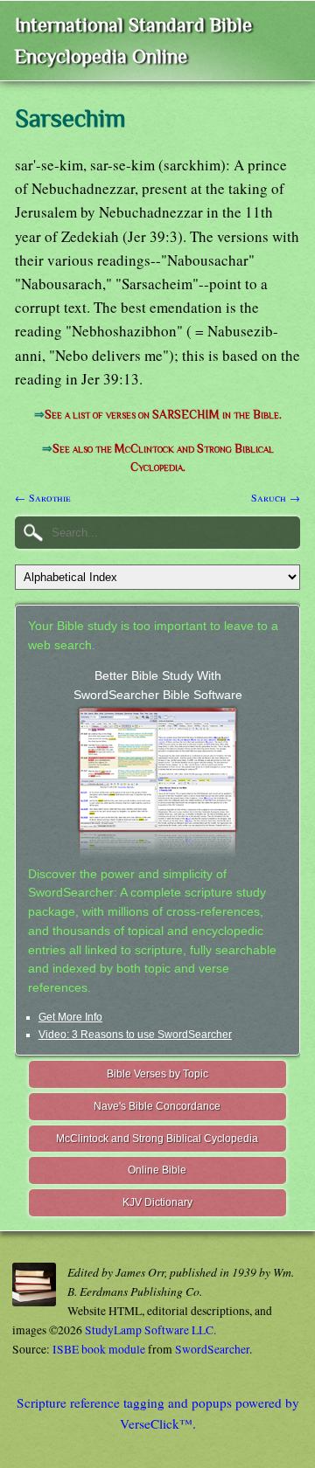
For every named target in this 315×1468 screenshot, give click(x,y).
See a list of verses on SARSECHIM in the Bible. (163, 414)
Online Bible (157, 1170)
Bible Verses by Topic (157, 1074)
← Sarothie (43, 497)
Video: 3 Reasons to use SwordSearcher (135, 1034)
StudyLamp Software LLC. (150, 1330)
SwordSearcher (212, 1349)
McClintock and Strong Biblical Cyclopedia (157, 1138)
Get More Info (70, 1017)
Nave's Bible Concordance (157, 1106)
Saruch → (275, 497)
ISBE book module (98, 1349)
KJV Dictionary (157, 1202)
